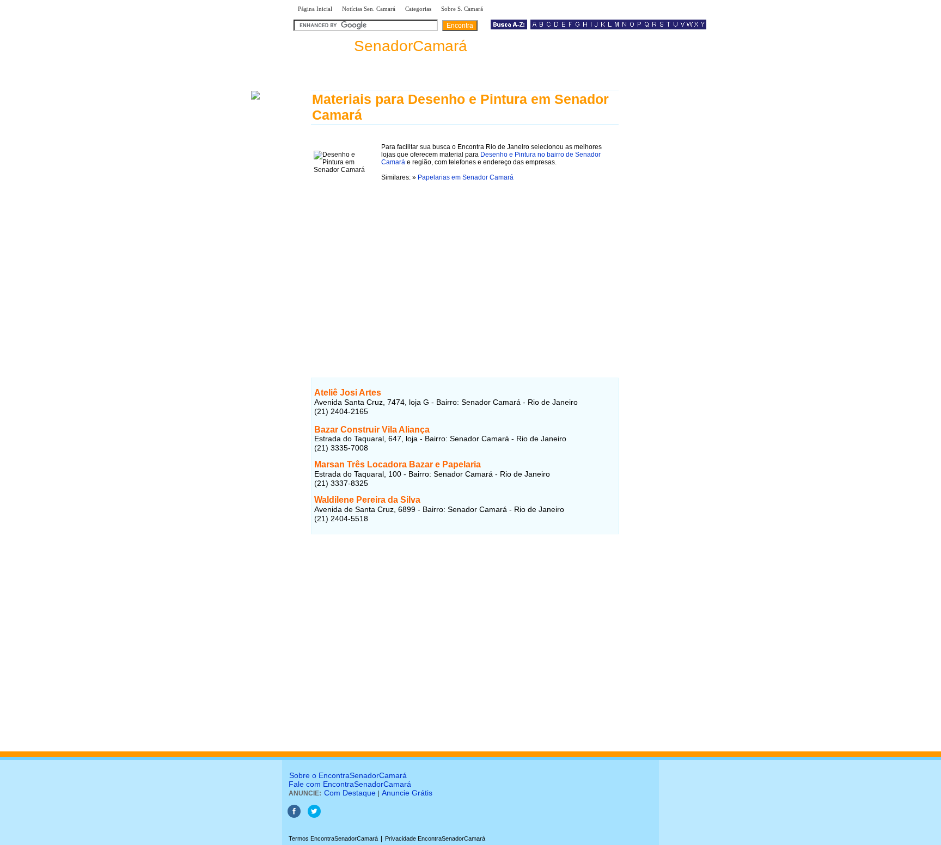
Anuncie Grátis (407, 792)
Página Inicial (315, 8)
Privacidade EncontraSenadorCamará (435, 838)
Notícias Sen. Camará (368, 8)
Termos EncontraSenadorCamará (333, 838)
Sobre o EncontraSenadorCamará (348, 775)
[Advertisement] (465, 266)
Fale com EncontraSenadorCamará (350, 784)
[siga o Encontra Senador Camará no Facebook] (294, 815)
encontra (380, 46)
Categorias (418, 8)
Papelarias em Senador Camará (466, 177)
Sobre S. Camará (462, 8)
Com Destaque (350, 792)
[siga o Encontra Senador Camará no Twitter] (314, 815)
